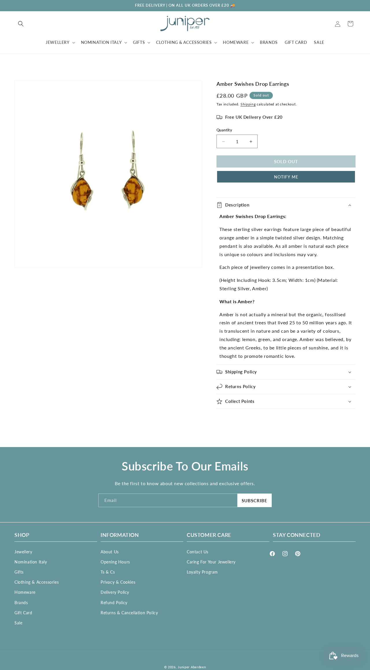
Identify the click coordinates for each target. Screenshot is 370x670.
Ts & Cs (108, 571)
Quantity (224, 130)
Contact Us (197, 551)
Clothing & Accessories (36, 582)
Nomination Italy (30, 561)
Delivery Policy (115, 592)
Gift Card (23, 612)
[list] (108, 174)
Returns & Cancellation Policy (129, 612)
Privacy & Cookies (118, 582)
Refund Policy (114, 602)
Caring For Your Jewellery (211, 561)
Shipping (248, 104)
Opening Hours (115, 561)
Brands (21, 602)
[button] (20, 23)
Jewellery (23, 551)
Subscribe (254, 500)
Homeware (25, 592)
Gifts (19, 571)
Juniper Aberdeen (192, 667)
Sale (18, 622)
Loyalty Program (202, 571)
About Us (110, 551)
